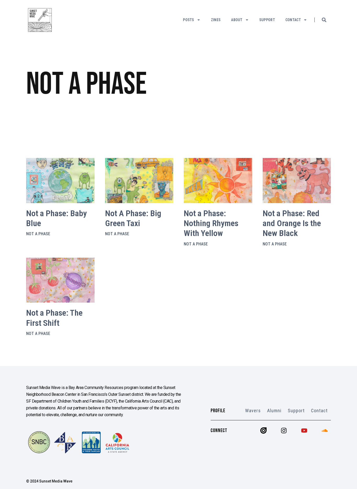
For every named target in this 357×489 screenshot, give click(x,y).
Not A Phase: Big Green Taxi (133, 218)
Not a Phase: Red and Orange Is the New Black (292, 223)
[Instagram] (284, 430)
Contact (293, 20)
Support (267, 20)
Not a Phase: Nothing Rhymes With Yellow (211, 223)
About (237, 20)
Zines (216, 20)
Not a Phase (38, 233)
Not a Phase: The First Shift (54, 318)
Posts (188, 20)
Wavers (253, 410)
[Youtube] (304, 430)
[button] (324, 20)
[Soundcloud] (324, 430)
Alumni (274, 410)
